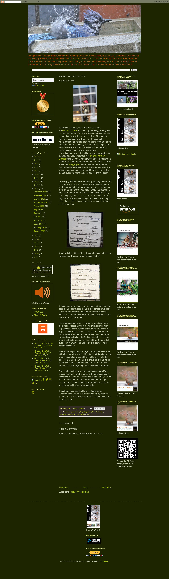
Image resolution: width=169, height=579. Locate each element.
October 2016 (39, 199)
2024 (36, 160)
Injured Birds (74, 412)
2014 (36, 239)
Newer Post (64, 488)
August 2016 (39, 206)
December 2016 (40, 192)
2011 (36, 250)
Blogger (105, 561)
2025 (36, 156)
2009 (36, 257)
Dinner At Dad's (40, 315)
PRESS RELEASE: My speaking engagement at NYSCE (43, 345)
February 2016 (40, 228)
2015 (36, 236)
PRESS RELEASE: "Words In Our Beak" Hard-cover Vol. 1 (42, 368)
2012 (36, 246)
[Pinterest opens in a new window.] (36, 384)
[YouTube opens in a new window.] (50, 380)
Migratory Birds (85, 412)
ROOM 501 (38, 312)
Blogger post (75, 164)
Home (85, 488)
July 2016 (38, 210)
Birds (67, 412)
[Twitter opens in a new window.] (33, 384)
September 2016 (41, 202)
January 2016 (39, 231)
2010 (36, 254)
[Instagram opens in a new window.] (37, 380)
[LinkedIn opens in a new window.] (33, 393)
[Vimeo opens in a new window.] (46, 380)
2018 (36, 181)
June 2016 (38, 213)
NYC (74, 414)
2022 (36, 167)
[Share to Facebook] (101, 408)
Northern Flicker (69, 130)
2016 (36, 189)
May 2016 (38, 217)
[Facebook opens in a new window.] (43, 380)
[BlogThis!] (97, 408)
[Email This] (95, 408)
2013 (36, 243)
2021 (36, 171)
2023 (36, 164)
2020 (36, 174)
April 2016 (38, 220)
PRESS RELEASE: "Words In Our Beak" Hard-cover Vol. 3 (42, 353)
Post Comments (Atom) (79, 492)
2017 (36, 185)
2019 (36, 178)
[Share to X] (99, 408)
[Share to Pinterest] (103, 408)
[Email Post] (90, 408)
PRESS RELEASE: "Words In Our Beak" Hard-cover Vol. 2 (42, 360)
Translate (40, 86)
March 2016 (39, 224)
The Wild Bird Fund (83, 414)
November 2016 (40, 195)
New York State (97, 412)
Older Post (106, 488)
